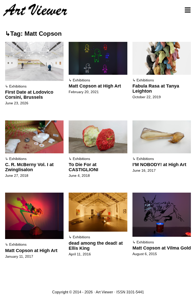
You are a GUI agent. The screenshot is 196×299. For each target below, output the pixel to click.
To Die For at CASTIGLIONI (83, 167)
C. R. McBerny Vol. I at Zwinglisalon (29, 167)
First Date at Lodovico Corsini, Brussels (29, 95)
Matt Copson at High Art (95, 86)
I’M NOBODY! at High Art (159, 164)
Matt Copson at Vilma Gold (161, 248)
